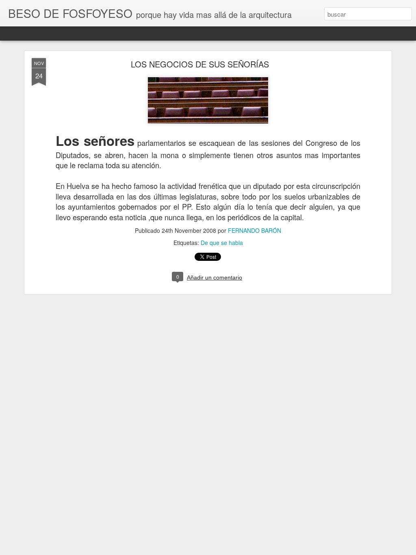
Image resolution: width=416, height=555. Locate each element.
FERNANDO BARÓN (254, 230)
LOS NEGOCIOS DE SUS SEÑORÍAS (200, 64)
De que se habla (222, 242)
